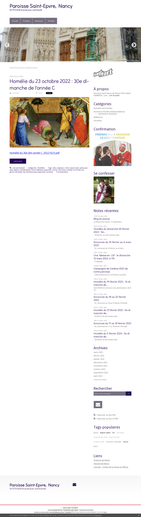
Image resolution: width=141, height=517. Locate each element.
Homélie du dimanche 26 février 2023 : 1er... (111, 230)
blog (105, 512)
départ (16, 170)
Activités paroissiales (103, 108)
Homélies (41, 168)
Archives (51, 21)
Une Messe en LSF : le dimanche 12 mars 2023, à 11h (112, 257)
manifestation (25, 170)
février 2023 (99, 356)
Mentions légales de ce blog (57, 512)
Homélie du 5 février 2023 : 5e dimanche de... (112, 335)
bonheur (49, 172)
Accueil (15, 21)
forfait (78, 170)
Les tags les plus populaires (86, 510)
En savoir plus (98, 515)
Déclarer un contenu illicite (41, 512)
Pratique (26, 21)
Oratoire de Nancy (102, 460)
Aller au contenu (7, 2)
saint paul (83, 168)
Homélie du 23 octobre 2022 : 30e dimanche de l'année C (49, 84)
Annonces (39, 21)
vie (83, 170)
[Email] (98, 404)
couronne (62, 170)
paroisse (120, 432)
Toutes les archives (100, 380)
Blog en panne (102, 218)
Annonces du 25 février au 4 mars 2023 (112, 243)
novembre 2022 (100, 366)
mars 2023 (98, 352)
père (96, 446)
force (33, 170)
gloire (12, 172)
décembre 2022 (100, 362)
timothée (18, 172)
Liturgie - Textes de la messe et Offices (111, 467)
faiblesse (39, 170)
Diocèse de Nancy (101, 463)
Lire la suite (18, 161)
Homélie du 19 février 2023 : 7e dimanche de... (112, 283)
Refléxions (98, 117)
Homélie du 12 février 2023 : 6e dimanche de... (112, 311)
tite (24, 172)
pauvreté (47, 170)
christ (67, 168)
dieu (54, 168)
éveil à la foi (114, 437)
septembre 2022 (101, 373)
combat (69, 170)
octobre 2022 (99, 369)
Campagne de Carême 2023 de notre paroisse (111, 270)
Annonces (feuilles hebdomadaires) (109, 111)
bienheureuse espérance (36, 172)
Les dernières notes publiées (71, 510)
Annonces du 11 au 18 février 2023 (112, 323)
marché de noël (100, 437)
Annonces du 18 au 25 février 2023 (110, 298)
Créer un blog (66, 507)
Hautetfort (75, 507)
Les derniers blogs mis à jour (55, 510)
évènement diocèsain (107, 114)
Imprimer (16, 93)
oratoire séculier (113, 441)
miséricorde (99, 441)
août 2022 (98, 376)
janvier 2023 (99, 359)
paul (11, 170)
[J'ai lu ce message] (139, 515)
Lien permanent (18, 168)
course (54, 170)
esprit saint (74, 168)
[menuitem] (15, 21)
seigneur (60, 168)
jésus (96, 432)
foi (74, 170)
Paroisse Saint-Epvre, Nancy (41, 5)
